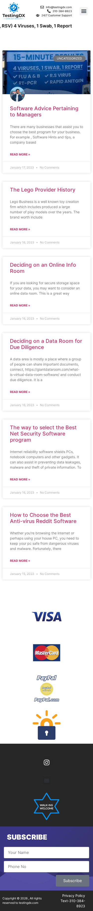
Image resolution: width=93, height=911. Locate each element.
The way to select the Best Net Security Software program (43, 433)
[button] (84, 11)
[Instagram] (46, 762)
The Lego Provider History (42, 190)
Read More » (20, 154)
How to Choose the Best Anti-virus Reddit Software (43, 518)
